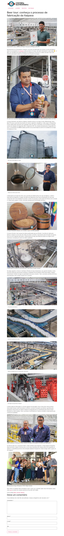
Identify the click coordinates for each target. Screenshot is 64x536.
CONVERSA (10, 8)
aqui (11, 490)
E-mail (9, 521)
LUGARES (17, 8)
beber (14, 492)
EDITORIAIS (31, 8)
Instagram (21, 51)
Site (8, 526)
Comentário (10, 500)
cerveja (18, 492)
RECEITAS (24, 8)
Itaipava (22, 492)
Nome (9, 516)
